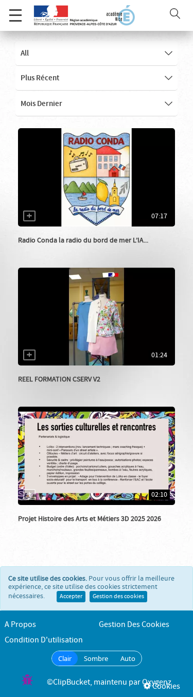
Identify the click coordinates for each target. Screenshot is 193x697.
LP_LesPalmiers (54, 389)
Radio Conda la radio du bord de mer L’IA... (83, 240)
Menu (15, 15)
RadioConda (48, 250)
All (25, 53)
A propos (20, 624)
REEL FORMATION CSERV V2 (59, 379)
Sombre (96, 658)
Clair (65, 658)
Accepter (71, 597)
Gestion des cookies (118, 597)
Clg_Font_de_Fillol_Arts (67, 529)
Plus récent (40, 78)
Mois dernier (41, 104)
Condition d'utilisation (44, 640)
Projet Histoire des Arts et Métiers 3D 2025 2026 (89, 519)
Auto (127, 658)
